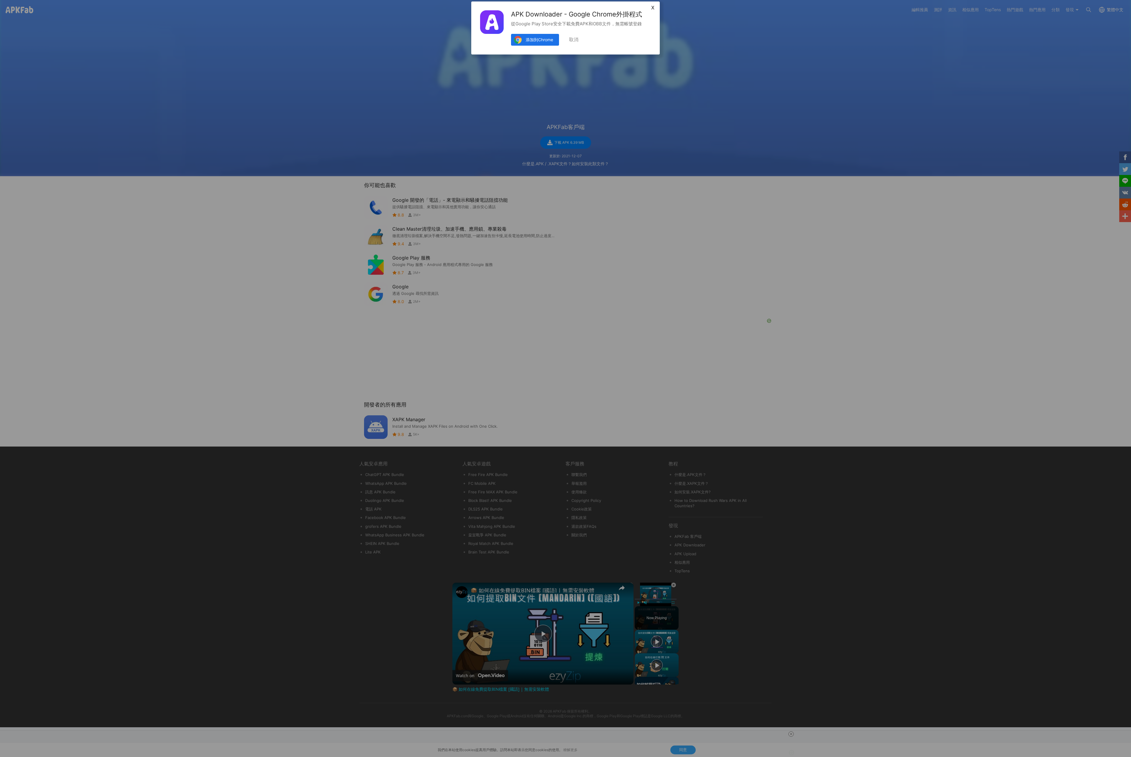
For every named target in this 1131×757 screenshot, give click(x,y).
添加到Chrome (539, 39)
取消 (573, 39)
